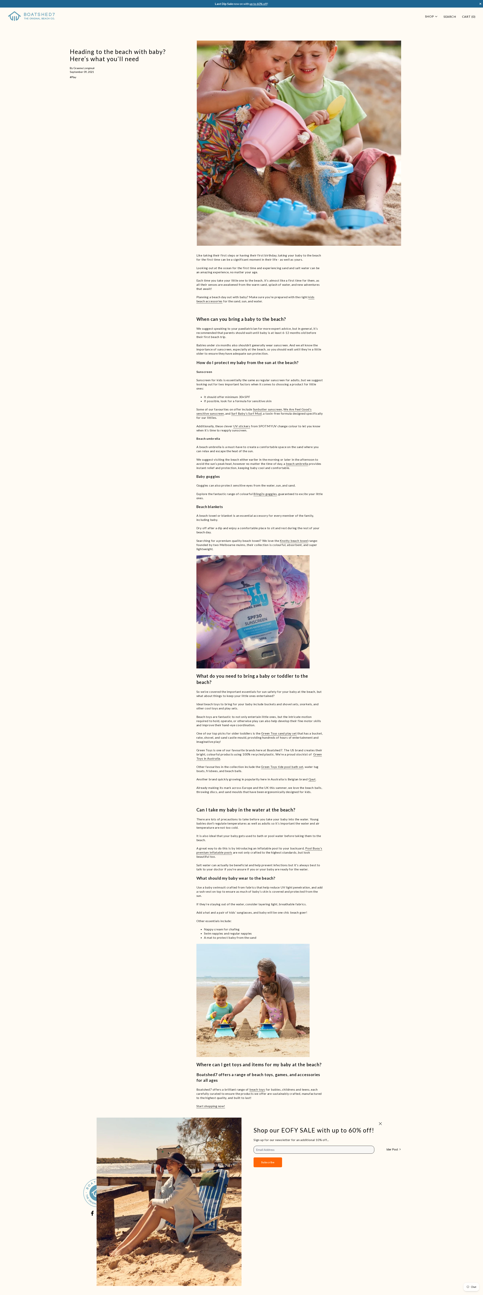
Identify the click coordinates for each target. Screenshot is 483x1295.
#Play (73, 77)
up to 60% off (258, 3)
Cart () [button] (468, 16)
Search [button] (450, 16)
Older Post (391, 1149)
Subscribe (268, 1162)
